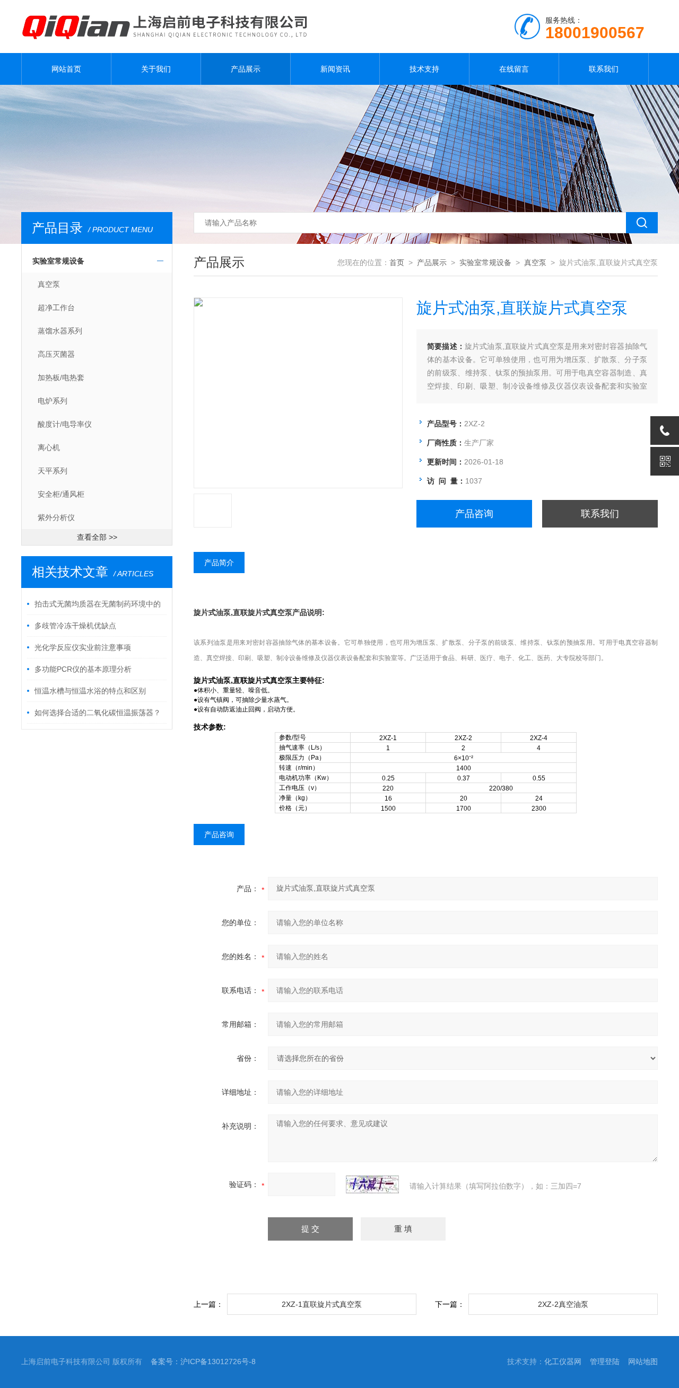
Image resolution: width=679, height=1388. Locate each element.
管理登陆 (605, 1361)
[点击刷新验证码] (372, 1184)
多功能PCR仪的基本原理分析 (83, 669)
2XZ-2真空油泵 (563, 1304)
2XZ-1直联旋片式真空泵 (322, 1304)
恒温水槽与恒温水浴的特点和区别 (90, 691)
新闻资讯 (335, 69)
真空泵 (49, 284)
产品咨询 (474, 513)
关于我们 (156, 69)
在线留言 (514, 69)
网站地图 (643, 1361)
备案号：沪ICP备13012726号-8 (203, 1361)
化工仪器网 (562, 1361)
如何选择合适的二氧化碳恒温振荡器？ (97, 712)
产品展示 (245, 69)
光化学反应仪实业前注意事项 (82, 647)
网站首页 (66, 69)
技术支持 (424, 69)
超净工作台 (56, 307)
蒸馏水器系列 (60, 331)
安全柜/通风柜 (61, 494)
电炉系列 (52, 401)
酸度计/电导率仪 (65, 424)
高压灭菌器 (56, 354)
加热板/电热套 (61, 377)
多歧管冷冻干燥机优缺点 (75, 625)
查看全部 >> (97, 537)
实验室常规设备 (58, 261)
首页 (396, 262)
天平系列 (52, 471)
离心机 (49, 447)
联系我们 (604, 69)
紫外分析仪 (56, 517)
